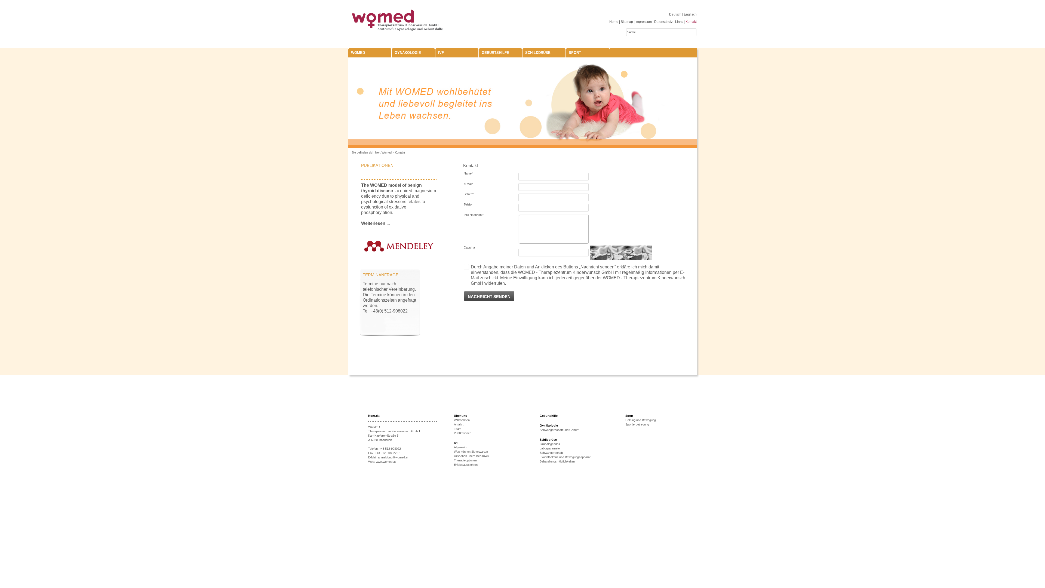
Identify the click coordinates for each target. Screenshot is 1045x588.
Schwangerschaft (551, 452)
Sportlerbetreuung (637, 424)
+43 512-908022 (390, 448)
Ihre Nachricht (474, 214)
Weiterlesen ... (375, 223)
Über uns (460, 415)
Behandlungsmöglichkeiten (557, 461)
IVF (441, 53)
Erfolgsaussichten (466, 464)
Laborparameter (550, 448)
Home (613, 22)
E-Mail (468, 183)
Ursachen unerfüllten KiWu (471, 456)
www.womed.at (386, 461)
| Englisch (689, 14)
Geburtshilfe (495, 53)
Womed (387, 152)
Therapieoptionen (465, 460)
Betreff (469, 194)
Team (457, 428)
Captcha (469, 247)
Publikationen (462, 433)
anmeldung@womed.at (393, 457)
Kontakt (691, 22)
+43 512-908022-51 (388, 453)
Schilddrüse (538, 53)
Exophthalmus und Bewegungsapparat (565, 457)
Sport (575, 53)
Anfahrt (458, 424)
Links (679, 22)
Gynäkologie (408, 53)
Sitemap (627, 22)
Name (468, 173)
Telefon (468, 204)
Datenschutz (663, 22)
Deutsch (675, 14)
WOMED (358, 53)
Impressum (643, 22)
